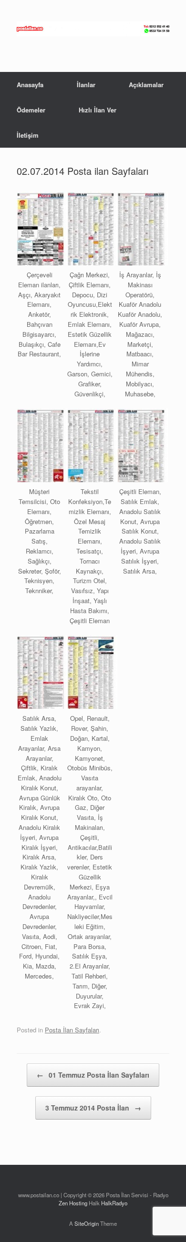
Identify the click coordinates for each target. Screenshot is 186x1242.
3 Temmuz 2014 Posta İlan (93, 1107)
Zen (63, 1203)
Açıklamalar (146, 84)
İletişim (28, 135)
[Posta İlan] (93, 28)
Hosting (78, 1203)
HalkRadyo (114, 1203)
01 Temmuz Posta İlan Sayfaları (93, 1075)
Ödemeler (31, 109)
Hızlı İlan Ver (97, 109)
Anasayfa (30, 84)
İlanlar (86, 84)
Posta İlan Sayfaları (72, 1029)
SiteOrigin (86, 1223)
